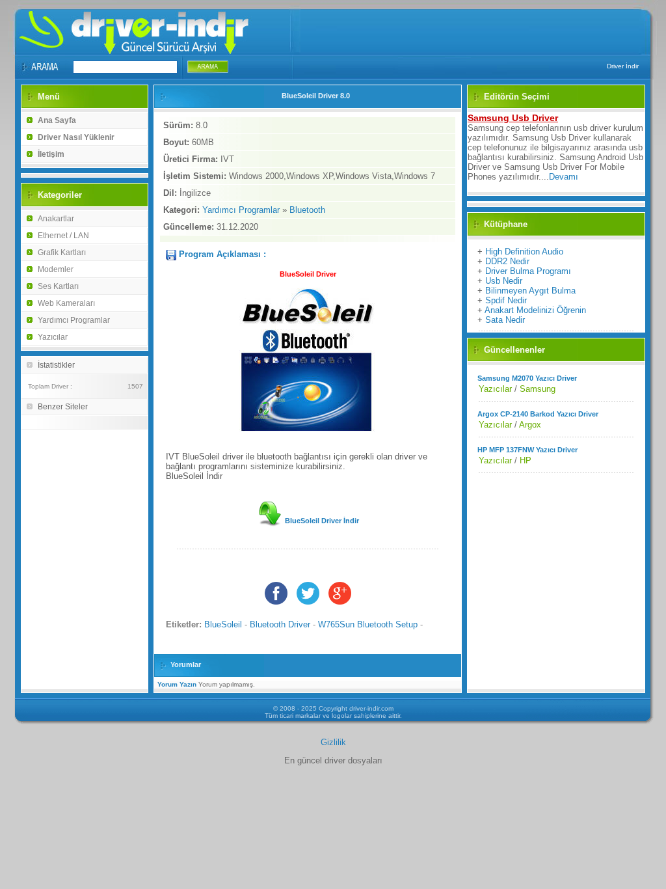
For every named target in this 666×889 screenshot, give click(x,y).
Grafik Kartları (62, 252)
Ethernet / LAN (63, 235)
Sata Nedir (505, 320)
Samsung (537, 389)
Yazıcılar (53, 337)
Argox (530, 425)
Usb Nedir (503, 281)
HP (525, 460)
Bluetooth (307, 210)
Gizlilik (333, 742)
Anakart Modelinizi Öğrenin (535, 310)
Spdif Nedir (506, 300)
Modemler (55, 269)
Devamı (563, 177)
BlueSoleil (223, 624)
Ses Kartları (58, 286)
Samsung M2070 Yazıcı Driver (527, 378)
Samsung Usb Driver (513, 118)
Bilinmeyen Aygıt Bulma (530, 290)
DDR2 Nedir (507, 261)
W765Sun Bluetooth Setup (368, 624)
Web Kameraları (66, 303)
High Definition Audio (524, 251)
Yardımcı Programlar (74, 320)
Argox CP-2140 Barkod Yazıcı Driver (537, 414)
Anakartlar (56, 218)
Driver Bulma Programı (528, 271)
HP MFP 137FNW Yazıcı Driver (527, 450)
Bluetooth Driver (280, 624)
